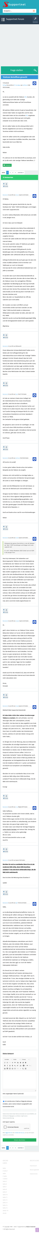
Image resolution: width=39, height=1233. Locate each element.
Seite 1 (6, 1171)
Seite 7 (5, 1187)
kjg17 (17, 902)
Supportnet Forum (15, 19)
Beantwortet (5, 195)
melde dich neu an (19, 1132)
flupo (17, 394)
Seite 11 (5, 1197)
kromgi (17, 706)
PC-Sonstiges (17, 85)
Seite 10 (5, 1194)
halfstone (25, 85)
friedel (17, 537)
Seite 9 (5, 1192)
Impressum (33, 1166)
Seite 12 (5, 1200)
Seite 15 (5, 1208)
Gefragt (4, 85)
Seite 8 (5, 1189)
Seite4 (5, 1179)
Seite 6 (5, 1184)
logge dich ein (8, 1132)
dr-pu (17, 807)
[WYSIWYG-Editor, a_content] (19, 1080)
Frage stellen (16, 70)
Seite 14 (5, 1205)
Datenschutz (34, 1174)
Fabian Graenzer (30, 1227)
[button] (8, 1059)
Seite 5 (5, 1181)
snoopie (17, 621)
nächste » (21, 172)
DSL (25, 97)
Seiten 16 (5, 1210)
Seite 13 (5, 1202)
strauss (17, 195)
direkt (4, 1213)
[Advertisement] (19, 45)
